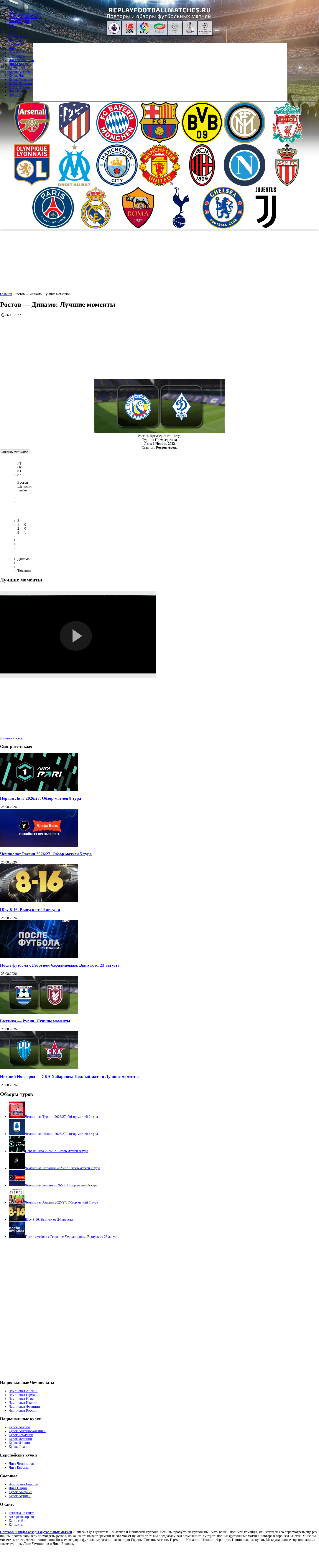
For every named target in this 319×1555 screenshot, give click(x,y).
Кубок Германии (21, 79)
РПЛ (12, 25)
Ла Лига (15, 40)
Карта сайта (17, 1520)
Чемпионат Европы (23, 1484)
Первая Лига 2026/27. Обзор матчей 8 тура (40, 798)
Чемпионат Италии (23, 1402)
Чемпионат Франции (24, 1406)
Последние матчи (22, 9)
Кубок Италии (19, 87)
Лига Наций (18, 91)
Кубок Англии (19, 72)
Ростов (18, 738)
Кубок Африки (20, 1496)
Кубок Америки (20, 1492)
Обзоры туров (19, 21)
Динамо (6, 738)
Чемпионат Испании (24, 1399)
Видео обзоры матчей (25, 13)
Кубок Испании (20, 83)
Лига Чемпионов (21, 60)
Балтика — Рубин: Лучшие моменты (35, 1021)
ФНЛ (12, 29)
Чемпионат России (23, 1410)
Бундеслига (17, 36)
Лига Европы (19, 64)
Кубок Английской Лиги (27, 1431)
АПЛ (12, 32)
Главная (6, 294)
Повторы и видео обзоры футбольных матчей (36, 1532)
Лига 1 (14, 48)
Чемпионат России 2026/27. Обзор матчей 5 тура (46, 854)
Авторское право (21, 1517)
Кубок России (19, 68)
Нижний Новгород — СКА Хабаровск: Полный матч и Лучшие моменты (69, 1076)
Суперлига (17, 56)
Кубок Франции (21, 1446)
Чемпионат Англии (23, 1391)
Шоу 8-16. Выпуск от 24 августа (30, 909)
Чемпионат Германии (25, 1395)
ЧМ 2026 (15, 95)
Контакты (16, 1524)
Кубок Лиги (17, 75)
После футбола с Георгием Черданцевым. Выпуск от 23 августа (60, 965)
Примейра (16, 52)
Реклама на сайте (21, 1513)
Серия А (15, 44)
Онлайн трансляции (24, 17)
